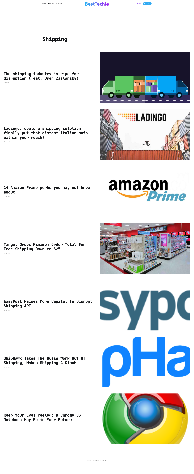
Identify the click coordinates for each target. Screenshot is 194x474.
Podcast (51, 4)
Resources (59, 4)
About (89, 460)
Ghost (105, 464)
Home (44, 4)
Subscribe (147, 4)
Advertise (96, 460)
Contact (104, 460)
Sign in (139, 4)
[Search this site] (134, 4)
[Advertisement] (97, 19)
